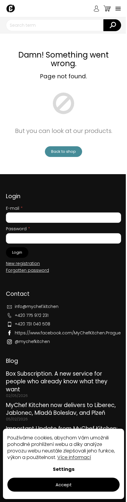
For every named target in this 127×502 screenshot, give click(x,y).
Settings (63, 469)
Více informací (74, 457)
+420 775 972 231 (31, 315)
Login (17, 252)
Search (112, 25)
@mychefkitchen (32, 341)
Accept (64, 485)
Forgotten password (27, 270)
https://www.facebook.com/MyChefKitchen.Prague (68, 333)
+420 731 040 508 (32, 324)
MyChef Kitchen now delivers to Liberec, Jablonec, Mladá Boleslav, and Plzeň (61, 409)
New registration (23, 263)
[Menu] (118, 8)
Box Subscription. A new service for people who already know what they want (57, 381)
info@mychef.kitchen (36, 306)
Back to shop (63, 151)
